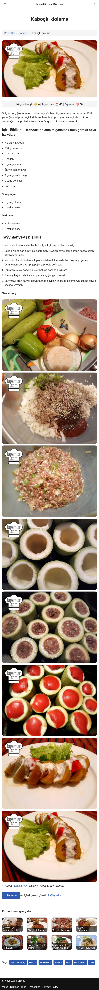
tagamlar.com (20, 885)
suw (68, 962)
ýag (91, 962)
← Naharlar (11, 895)
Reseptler (9, 33)
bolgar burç (18, 962)
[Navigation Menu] (5, 4)
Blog (23, 986)
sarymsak (45, 962)
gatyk (32, 962)
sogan (58, 962)
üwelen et (80, 962)
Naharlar (23, 33)
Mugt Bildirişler (10, 986)
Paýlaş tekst (55, 895)
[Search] (95, 4)
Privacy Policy (50, 986)
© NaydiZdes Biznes (13, 980)
